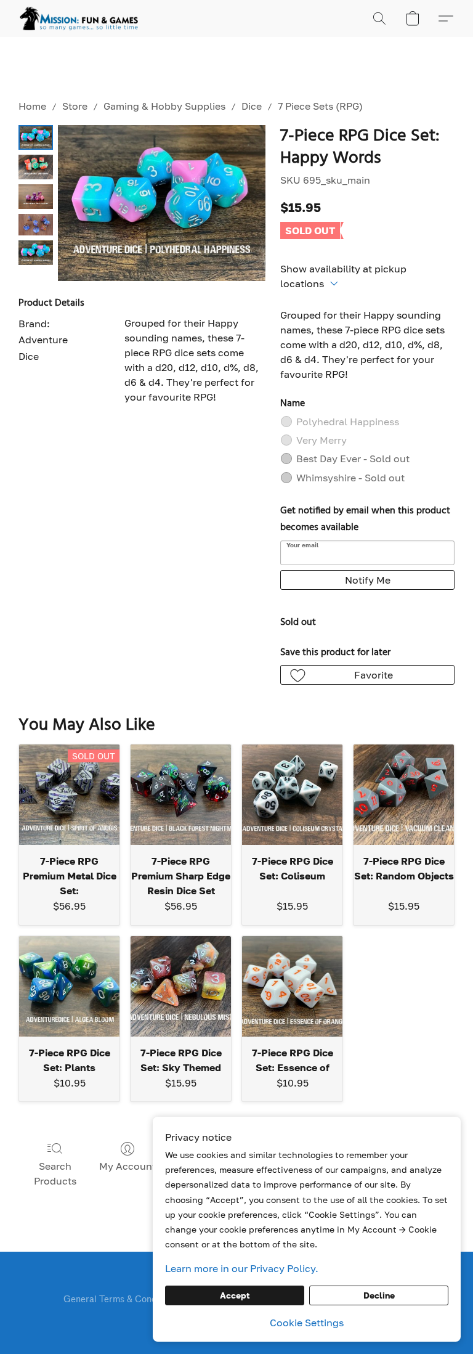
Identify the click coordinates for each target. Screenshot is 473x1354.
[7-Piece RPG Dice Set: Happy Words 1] (35, 167)
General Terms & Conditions (121, 1299)
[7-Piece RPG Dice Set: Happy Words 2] (35, 196)
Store (74, 106)
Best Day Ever (353, 458)
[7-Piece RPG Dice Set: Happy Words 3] (35, 224)
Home (32, 106)
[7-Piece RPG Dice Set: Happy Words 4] (35, 252)
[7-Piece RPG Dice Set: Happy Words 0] (35, 137)
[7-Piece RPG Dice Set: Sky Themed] (181, 986)
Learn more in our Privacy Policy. (241, 1268)
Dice (251, 106)
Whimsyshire (350, 477)
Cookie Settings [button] (307, 1322)
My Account (127, 1166)
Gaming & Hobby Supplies (164, 106)
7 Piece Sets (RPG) (320, 106)
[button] (79, 18)
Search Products (55, 1173)
